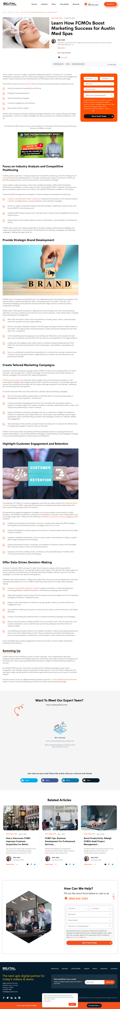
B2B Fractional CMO (78, 64)
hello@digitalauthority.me (10, 992)
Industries (44, 4)
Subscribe (109, 982)
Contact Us (110, 4)
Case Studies (64, 4)
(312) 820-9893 (7, 989)
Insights (86, 969)
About (54, 4)
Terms (96, 111)
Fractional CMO (58, 64)
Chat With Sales (93, 1005)
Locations (114, 969)
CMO (67, 64)
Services (34, 4)
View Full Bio (64, 57)
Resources (76, 4)
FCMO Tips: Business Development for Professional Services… (60, 841)
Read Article (10, 864)
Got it (72, 1004)
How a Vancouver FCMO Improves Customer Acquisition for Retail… (18, 841)
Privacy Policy (88, 111)
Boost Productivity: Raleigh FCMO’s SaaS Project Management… (98, 841)
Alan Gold (16, 857)
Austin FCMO (31, 84)
